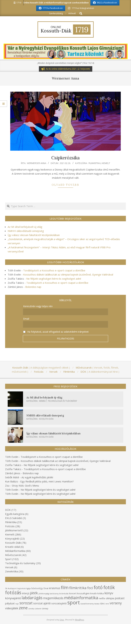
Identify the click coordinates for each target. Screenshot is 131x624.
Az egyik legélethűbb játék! (37, 477)
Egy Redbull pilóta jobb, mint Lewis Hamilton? (47, 481)
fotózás (13, 592)
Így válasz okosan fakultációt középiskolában (34, 235)
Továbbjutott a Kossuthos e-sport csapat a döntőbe (54, 270)
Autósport (12, 588)
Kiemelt (106, 163)
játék (34, 593)
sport (73, 602)
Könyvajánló (12, 538)
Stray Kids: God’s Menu (25, 485)
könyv (108, 593)
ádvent (38, 608)
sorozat (26, 602)
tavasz (97, 603)
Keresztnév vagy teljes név (38, 306)
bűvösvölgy (37, 588)
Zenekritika (11, 571)
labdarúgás (32, 597)
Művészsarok (13, 555)
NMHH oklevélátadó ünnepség (26, 231)
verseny (116, 603)
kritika (100, 593)
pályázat (10, 603)
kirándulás (63, 593)
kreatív (93, 593)
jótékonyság (44, 593)
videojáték (11, 608)
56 (6, 588)
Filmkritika (95, 163)
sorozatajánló (59, 603)
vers (107, 603)
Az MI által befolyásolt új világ (25, 226)
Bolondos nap (33, 286)
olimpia (110, 598)
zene (23, 607)
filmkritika (77, 587)
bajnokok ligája (24, 588)
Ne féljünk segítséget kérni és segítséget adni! (53, 278)
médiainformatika (81, 597)
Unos (62, 619)
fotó (98, 587)
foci (90, 588)
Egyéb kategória (14, 514)
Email (26, 318)
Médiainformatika (15, 551)
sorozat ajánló (42, 603)
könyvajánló (13, 598)
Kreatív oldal (12, 546)
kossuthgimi (83, 593)
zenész (31, 608)
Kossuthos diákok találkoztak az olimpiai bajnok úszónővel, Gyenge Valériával (68, 274)
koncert (72, 593)
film (65, 587)
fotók (109, 587)
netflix (102, 598)
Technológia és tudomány (62, 400)
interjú (25, 593)
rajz (17, 603)
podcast (120, 598)
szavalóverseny (87, 603)
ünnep (45, 608)
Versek (9, 567)
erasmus (54, 588)
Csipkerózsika (65, 158)
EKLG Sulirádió (13, 518)
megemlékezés (53, 598)
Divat (45, 588)
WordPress (79, 619)
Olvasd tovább (65, 184)
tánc (102, 603)
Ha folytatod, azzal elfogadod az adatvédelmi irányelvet (58, 331)
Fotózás (10, 526)
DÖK (8, 509)
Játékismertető (14, 530)
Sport (8, 559)
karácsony (54, 593)
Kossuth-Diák (46, 418)
